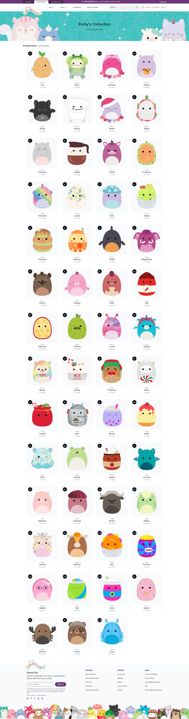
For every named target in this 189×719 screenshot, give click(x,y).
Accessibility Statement (152, 682)
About (62, 7)
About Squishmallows (92, 678)
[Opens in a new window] (27, 698)
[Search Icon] (137, 7)
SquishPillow (77, 7)
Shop (50, 7)
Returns (119, 682)
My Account (121, 674)
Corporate (163, 2)
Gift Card (88, 682)
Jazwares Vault (56, 2)
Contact (119, 690)
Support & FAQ (122, 686)
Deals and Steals (92, 7)
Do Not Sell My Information (153, 690)
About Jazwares (90, 674)
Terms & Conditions (53, 691)
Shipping (120, 678)
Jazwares (28, 2)
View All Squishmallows (94, 29)
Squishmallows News (92, 690)
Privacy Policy (149, 678)
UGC (146, 686)
